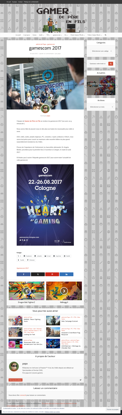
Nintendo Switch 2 (34, 330)
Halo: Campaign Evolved (69, 321)
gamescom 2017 (23, 268)
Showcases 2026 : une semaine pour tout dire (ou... (33, 343)
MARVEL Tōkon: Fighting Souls (101, 85)
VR (48, 35)
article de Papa (41, 44)
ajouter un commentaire (46, 53)
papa (59, 53)
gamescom (56, 35)
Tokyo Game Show (93, 35)
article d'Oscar (65, 340)
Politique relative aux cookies (52, 412)
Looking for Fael (29, 335)
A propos (14, 2)
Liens (34, 35)
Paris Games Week (77, 35)
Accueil (9, 2)
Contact (20, 2)
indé (40, 35)
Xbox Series (30, 332)
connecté (23, 395)
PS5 (75, 317)
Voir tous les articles (16, 380)
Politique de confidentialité (31, 2)
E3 (65, 35)
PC (72, 317)
